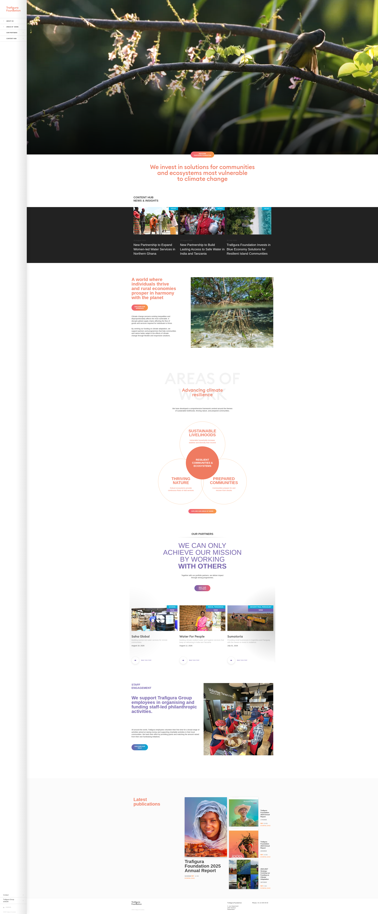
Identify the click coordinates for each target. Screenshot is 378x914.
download (190, 878)
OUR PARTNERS (202, 533)
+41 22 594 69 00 (262, 903)
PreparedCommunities (224, 481)
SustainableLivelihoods (202, 433)
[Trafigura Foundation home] (137, 903)
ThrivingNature (180, 481)
